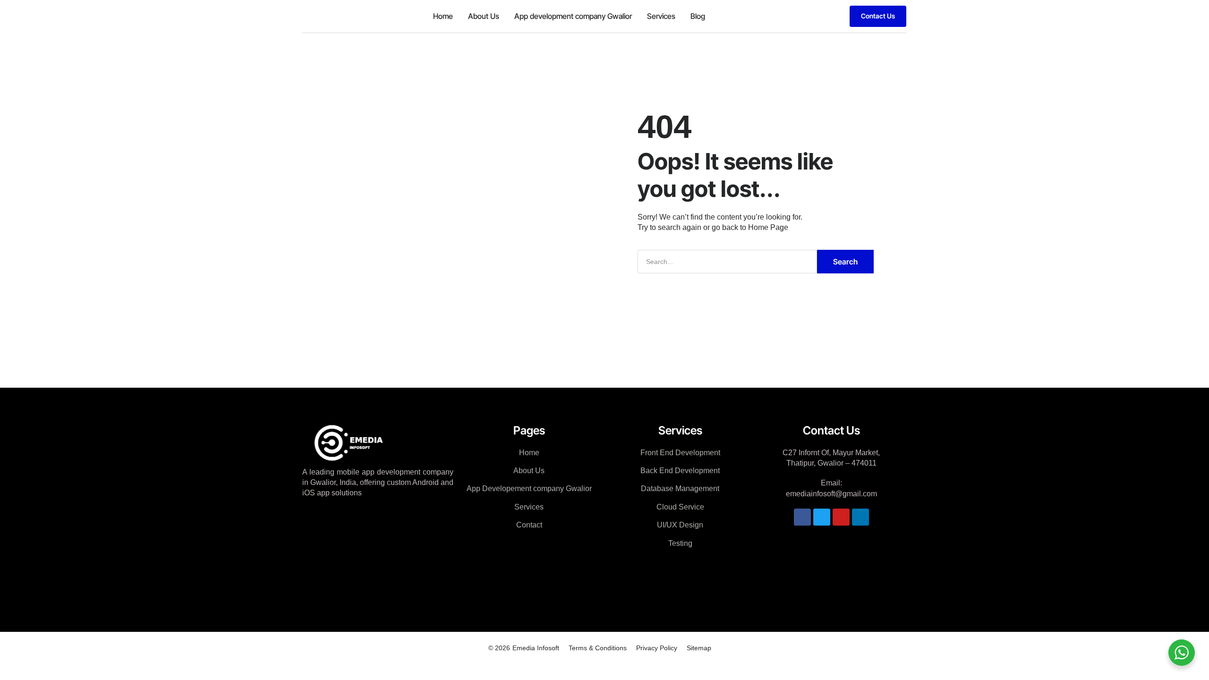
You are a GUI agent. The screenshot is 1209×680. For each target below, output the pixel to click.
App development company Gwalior (573, 16)
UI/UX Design (680, 525)
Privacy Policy (656, 648)
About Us (483, 16)
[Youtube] (841, 517)
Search (845, 261)
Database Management (680, 488)
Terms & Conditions (598, 648)
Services (661, 16)
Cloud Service (680, 507)
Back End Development (680, 471)
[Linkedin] (860, 517)
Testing (680, 543)
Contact (529, 525)
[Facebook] (802, 517)
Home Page (768, 227)
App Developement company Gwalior (529, 488)
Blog (697, 16)
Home (443, 16)
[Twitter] (821, 517)
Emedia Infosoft (535, 648)
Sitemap (699, 648)
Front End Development (680, 453)
